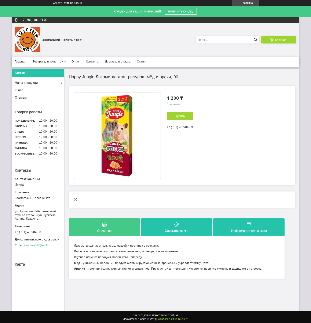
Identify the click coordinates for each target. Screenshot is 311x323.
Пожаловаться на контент (172, 319)
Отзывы (21, 97)
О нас (76, 61)
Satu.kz (174, 315)
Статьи (141, 61)
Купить (180, 116)
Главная (20, 61)
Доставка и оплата (118, 61)
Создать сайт (61, 2)
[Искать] (255, 39)
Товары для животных (48, 61)
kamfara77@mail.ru (37, 245)
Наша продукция (27, 82)
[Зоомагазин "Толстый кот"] (27, 39)
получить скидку (180, 11)
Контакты (92, 61)
